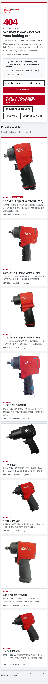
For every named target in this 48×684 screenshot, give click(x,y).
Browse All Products (18, 109)
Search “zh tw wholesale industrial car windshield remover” (20, 100)
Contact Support (32, 116)
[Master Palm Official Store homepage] (11, 14)
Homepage (11, 116)
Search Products (24, 90)
